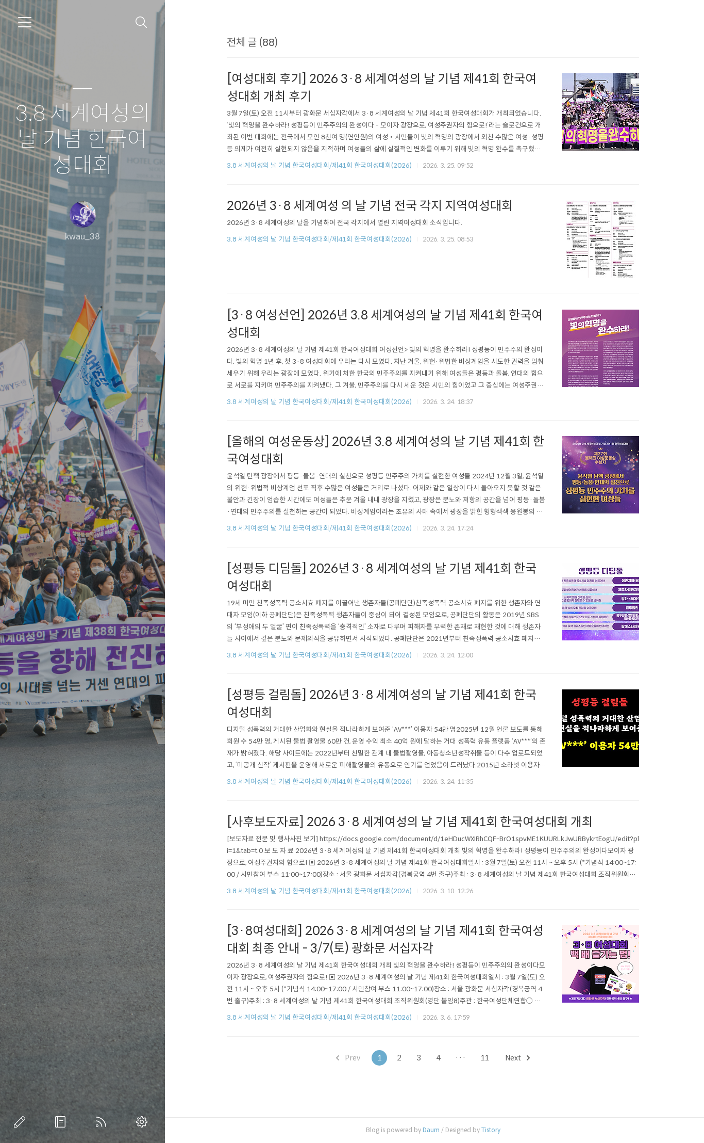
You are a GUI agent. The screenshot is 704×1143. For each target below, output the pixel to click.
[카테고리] (24, 22)
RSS (103, 1122)
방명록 (62, 1122)
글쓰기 (21, 1122)
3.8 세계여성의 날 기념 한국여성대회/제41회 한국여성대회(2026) (319, 165)
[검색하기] (141, 22)
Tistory (490, 1130)
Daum (431, 1130)
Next (514, 1057)
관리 (143, 1122)
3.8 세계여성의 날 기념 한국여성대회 (82, 139)
